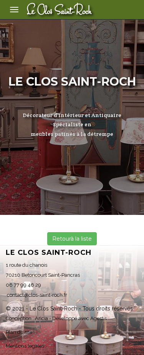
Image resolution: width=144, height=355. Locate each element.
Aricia (41, 318)
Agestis (98, 318)
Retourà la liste (72, 238)
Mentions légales (25, 346)
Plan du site (19, 332)
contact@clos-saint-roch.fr (36, 295)
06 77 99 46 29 (23, 285)
